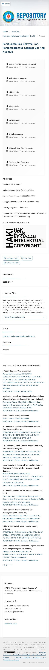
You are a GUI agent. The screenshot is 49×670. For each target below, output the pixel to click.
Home (5, 31)
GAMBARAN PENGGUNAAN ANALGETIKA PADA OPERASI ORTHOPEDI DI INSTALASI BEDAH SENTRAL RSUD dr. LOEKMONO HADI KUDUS (23, 535)
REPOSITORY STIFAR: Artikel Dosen (18, 391)
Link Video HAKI (12, 262)
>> (12, 565)
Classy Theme (27, 662)
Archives (15, 31)
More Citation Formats (15, 317)
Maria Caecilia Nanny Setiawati (16, 418)
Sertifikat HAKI (12, 258)
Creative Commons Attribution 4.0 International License (24, 659)
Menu (7, 4)
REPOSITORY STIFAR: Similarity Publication (20, 411)
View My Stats (11, 623)
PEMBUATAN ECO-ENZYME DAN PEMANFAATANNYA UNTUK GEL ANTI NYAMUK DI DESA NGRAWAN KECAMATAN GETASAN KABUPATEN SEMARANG (23, 478)
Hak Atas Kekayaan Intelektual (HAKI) (19, 36)
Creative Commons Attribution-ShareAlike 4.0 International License (24, 655)
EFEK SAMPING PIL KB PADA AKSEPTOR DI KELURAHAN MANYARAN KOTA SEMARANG (21, 517)
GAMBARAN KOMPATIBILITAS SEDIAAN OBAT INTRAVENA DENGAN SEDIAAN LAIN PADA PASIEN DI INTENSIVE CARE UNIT (22, 435)
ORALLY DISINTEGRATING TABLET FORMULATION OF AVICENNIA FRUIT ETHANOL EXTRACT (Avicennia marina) (23, 554)
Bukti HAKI (27, 258)
